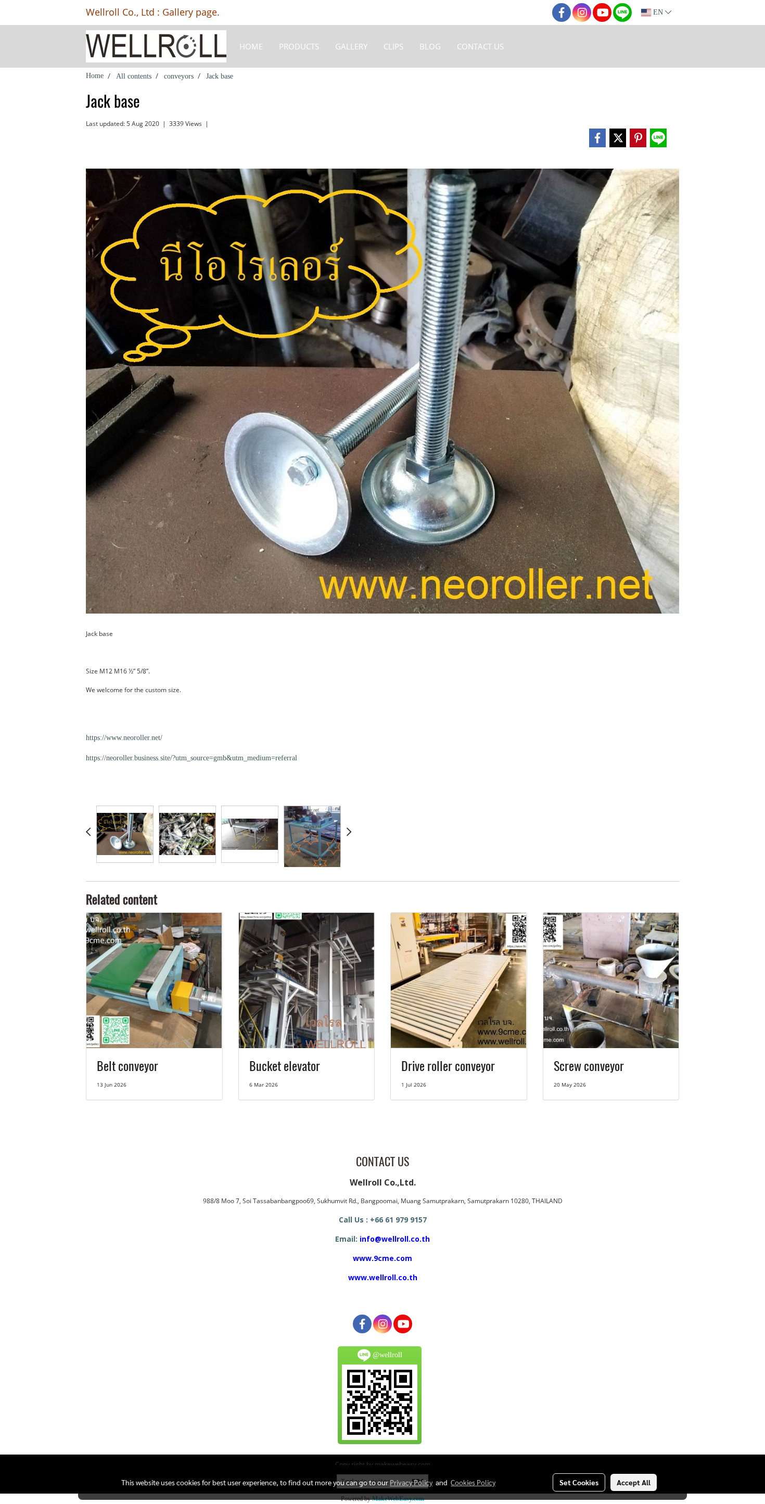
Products (299, 46)
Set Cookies (578, 1482)
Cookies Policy (473, 1482)
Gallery (351, 46)
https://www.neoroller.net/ (124, 738)
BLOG (430, 46)
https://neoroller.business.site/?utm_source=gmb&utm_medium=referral (191, 758)
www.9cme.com (382, 1258)
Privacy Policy (411, 1482)
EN (658, 12)
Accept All (634, 1482)
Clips (393, 46)
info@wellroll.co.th (395, 1239)
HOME (251, 46)
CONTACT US (480, 46)
